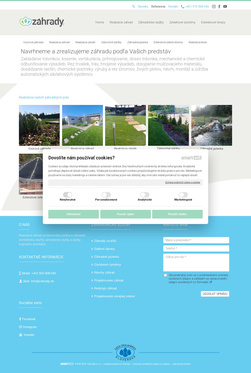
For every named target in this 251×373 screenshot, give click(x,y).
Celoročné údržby (168, 148)
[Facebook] (219, 6)
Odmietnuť (74, 214)
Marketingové (183, 199)
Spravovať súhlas (182, 364)
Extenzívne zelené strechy (39, 197)
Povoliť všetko (177, 214)
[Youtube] (225, 6)
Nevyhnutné (68, 199)
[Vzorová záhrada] (39, 125)
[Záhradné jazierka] (211, 125)
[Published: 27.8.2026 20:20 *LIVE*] (76, 364)
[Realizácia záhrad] (82, 125)
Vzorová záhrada (39, 148)
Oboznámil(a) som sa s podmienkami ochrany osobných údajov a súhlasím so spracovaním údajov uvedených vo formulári (198, 278)
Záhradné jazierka (211, 148)
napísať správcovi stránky (117, 364)
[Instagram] (213, 6)
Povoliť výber (125, 214)
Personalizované (106, 199)
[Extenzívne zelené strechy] (39, 174)
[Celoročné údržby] (168, 125)
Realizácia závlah (125, 148)
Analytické (145, 199)
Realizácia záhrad (82, 148)
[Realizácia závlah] (125, 125)
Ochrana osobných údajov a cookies (182, 182)
